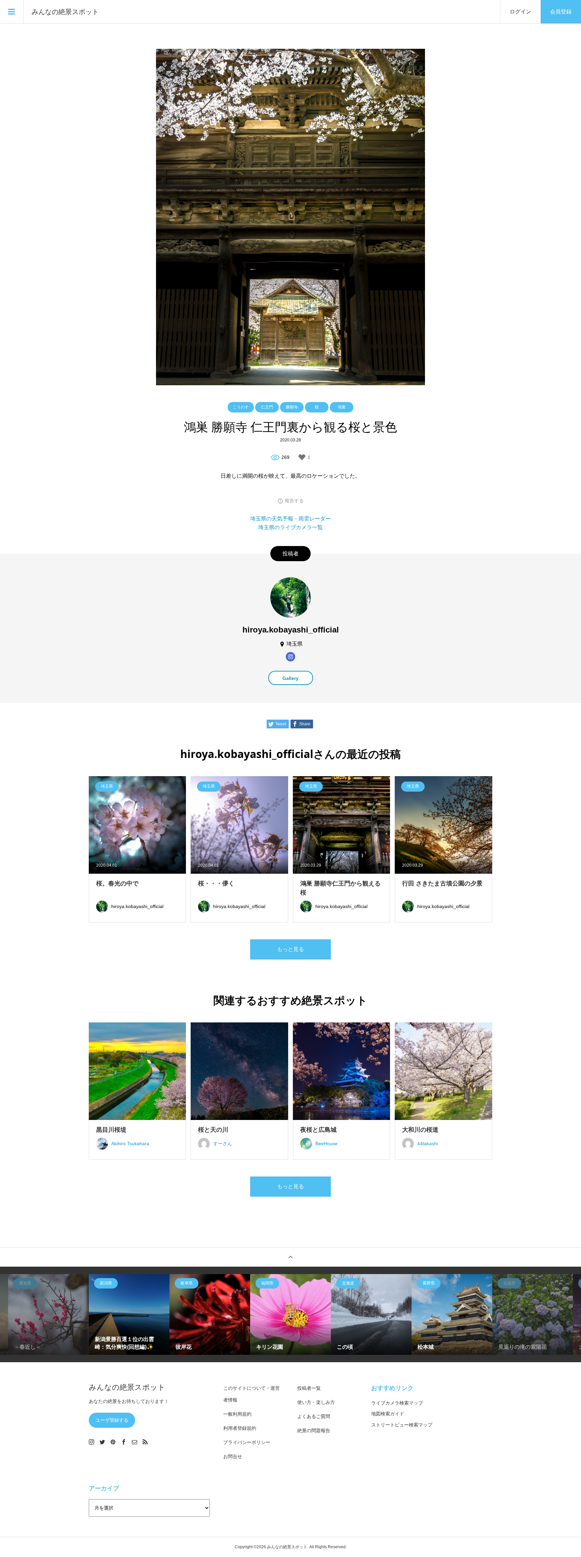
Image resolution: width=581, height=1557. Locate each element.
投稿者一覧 (309, 1388)
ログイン (520, 11)
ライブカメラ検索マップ (397, 1403)
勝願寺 (292, 407)
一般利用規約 (237, 1414)
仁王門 (267, 407)
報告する (294, 500)
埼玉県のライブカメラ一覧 (290, 527)
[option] (48, 1314)
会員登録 (561, 11)
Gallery (290, 678)
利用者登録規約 (239, 1428)
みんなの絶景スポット (65, 12)
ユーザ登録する (111, 1420)
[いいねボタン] (302, 457)
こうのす (241, 407)
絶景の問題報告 (313, 1430)
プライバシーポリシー (246, 1442)
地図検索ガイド (387, 1413)
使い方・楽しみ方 (316, 1402)
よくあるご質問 (313, 1416)
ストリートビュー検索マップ (401, 1424)
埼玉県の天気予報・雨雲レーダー (290, 518)
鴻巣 (342, 407)
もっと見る (290, 949)
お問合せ (232, 1456)
